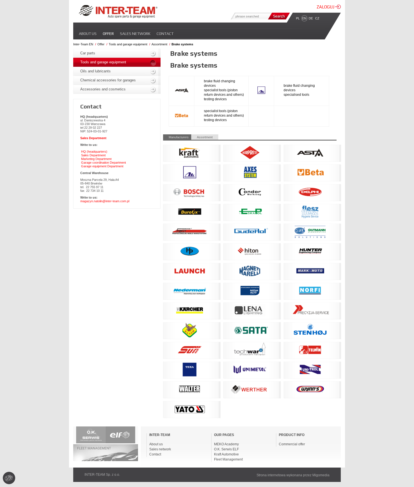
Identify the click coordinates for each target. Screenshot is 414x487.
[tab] (177, 137)
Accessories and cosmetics (103, 89)
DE (311, 18)
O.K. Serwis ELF (226, 449)
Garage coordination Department (103, 162)
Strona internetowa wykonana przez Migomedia (293, 475)
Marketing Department (96, 159)
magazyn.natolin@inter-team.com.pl (104, 201)
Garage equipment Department (102, 166)
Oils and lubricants (95, 71)
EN (304, 18)
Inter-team (118, 11)
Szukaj (278, 16)
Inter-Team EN (83, 44)
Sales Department (93, 155)
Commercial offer (292, 444)
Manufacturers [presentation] (179, 137)
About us (88, 33)
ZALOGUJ (326, 7)
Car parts (87, 53)
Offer (108, 33)
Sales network (135, 33)
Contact (165, 33)
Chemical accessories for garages (108, 80)
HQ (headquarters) (94, 151)
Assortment (159, 44)
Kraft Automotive (226, 454)
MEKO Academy (226, 444)
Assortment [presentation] (205, 137)
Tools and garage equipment (128, 44)
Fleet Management (228, 459)
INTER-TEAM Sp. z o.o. (102, 475)
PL (298, 18)
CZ (317, 18)
